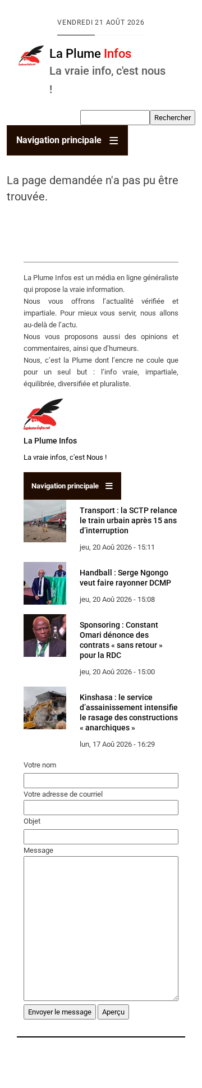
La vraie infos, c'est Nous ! (65, 457)
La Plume (90, 53)
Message (38, 850)
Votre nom (40, 765)
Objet (32, 821)
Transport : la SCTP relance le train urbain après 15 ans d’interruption (128, 520)
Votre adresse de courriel (63, 794)
